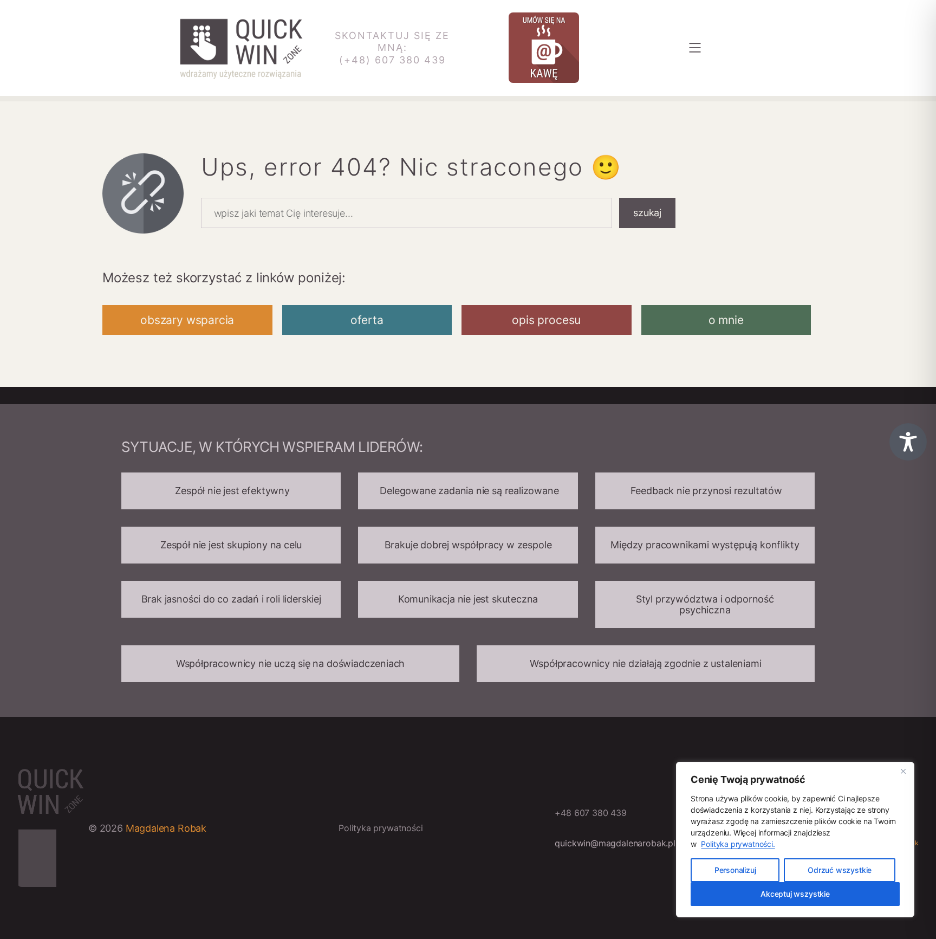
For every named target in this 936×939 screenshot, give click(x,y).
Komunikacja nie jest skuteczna (468, 599)
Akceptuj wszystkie (795, 893)
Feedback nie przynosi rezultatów (705, 490)
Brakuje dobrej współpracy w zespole (468, 545)
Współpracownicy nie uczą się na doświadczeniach (290, 663)
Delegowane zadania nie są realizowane (467, 490)
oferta (367, 320)
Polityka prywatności (380, 828)
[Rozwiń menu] (694, 47)
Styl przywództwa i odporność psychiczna (705, 604)
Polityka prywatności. (738, 844)
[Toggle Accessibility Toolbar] (908, 442)
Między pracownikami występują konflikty (704, 545)
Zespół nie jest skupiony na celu (231, 545)
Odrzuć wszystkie (840, 870)
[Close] (902, 771)
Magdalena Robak (166, 828)
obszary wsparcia (187, 320)
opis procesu (546, 320)
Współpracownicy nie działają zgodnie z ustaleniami (645, 663)
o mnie (726, 320)
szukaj (647, 212)
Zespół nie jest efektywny (231, 490)
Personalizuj (735, 870)
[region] (795, 839)
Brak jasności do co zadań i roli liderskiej (231, 599)
